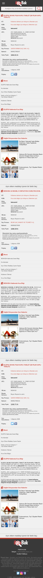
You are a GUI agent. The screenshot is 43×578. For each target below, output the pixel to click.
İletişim (14, 552)
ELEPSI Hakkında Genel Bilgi (9, 85)
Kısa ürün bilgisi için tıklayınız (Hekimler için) (24, 24)
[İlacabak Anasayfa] (22, 3)
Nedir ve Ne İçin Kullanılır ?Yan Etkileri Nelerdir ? (9, 96)
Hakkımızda (22, 549)
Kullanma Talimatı (6, 100)
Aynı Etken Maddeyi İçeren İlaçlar (11, 92)
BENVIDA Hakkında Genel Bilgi (10, 258)
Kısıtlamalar (4, 88)
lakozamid (14, 28)
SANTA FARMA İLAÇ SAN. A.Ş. (20, 48)
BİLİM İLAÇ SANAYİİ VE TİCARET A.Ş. (22, 222)
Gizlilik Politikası (22, 554)
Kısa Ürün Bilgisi (6, 104)
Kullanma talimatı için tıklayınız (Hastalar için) (24, 21)
